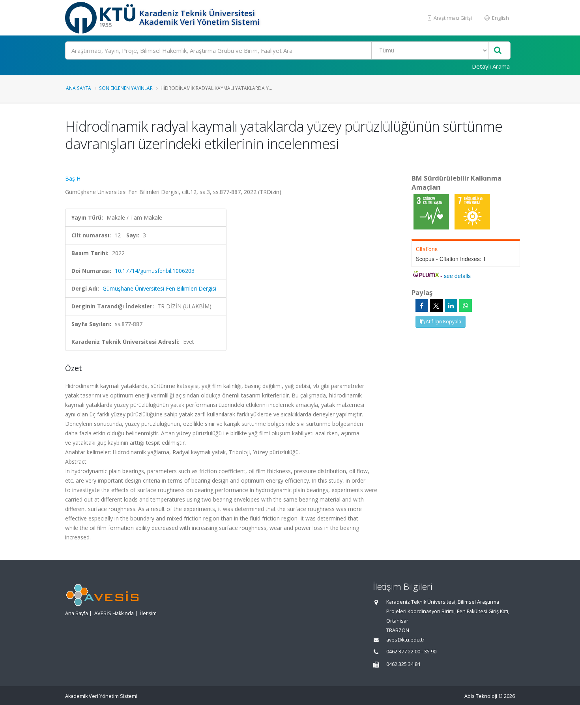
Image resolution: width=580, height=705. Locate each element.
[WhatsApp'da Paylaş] (465, 305)
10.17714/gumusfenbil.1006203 (155, 270)
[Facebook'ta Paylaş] (421, 305)
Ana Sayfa (78, 88)
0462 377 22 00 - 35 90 (411, 651)
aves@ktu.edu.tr (405, 639)
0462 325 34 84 (403, 664)
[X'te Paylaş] (436, 305)
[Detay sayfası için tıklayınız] (432, 211)
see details (457, 276)
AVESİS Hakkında (114, 613)
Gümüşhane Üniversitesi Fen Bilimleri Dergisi (159, 288)
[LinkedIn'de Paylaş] (451, 305)
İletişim (148, 613)
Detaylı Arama (491, 66)
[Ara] (498, 51)
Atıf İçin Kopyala (443, 321)
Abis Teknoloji (480, 696)
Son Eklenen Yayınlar (126, 88)
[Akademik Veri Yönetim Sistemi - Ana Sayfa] (101, 17)
